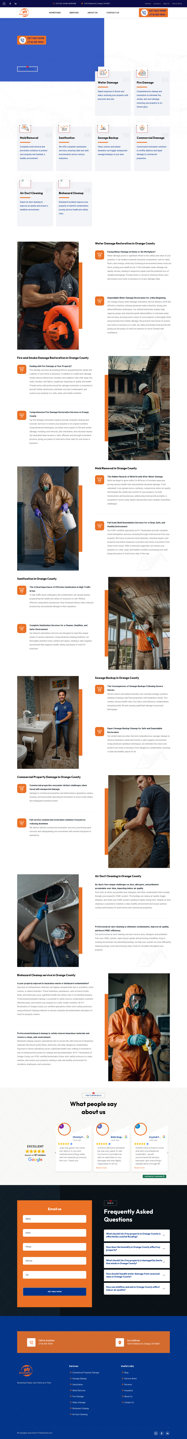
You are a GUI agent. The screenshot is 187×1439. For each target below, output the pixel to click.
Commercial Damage (150, 138)
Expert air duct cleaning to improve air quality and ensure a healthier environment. (34, 206)
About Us (166, 4)
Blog (126, 1372)
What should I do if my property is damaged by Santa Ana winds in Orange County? (134, 1262)
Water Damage (108, 82)
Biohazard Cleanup (71, 193)
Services (74, 12)
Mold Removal (29, 138)
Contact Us (112, 12)
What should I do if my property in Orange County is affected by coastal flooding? (133, 1235)
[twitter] (4, 3)
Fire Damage (145, 82)
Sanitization (67, 138)
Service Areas (177, 4)
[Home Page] (25, 1370)
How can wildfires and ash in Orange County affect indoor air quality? (133, 1288)
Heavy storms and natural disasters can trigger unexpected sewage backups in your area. (112, 151)
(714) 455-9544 (46, 1344)
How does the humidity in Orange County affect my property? (133, 1248)
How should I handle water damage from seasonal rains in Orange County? (133, 1275)
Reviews (148, 4)
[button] (168, 1153)
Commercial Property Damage (85, 1372)
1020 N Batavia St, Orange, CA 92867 (97, 3)
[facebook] (10, 3)
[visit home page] (23, 12)
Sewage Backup (108, 138)
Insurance (157, 4)
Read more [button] (63, 1167)
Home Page (55, 12)
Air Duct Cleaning (31, 193)
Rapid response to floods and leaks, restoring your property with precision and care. (113, 95)
